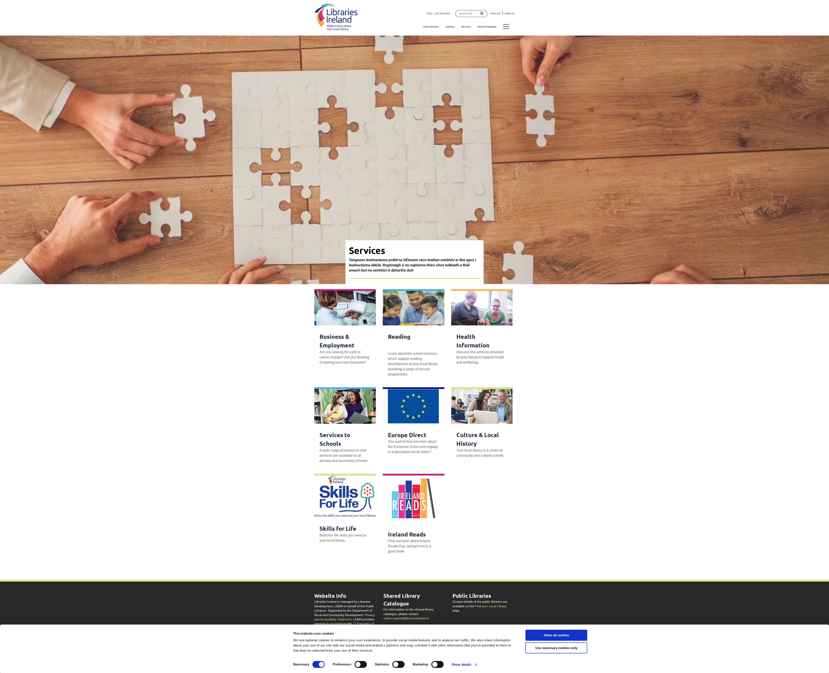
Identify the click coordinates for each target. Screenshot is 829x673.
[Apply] (482, 13)
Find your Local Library (490, 606)
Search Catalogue (487, 26)
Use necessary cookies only (556, 648)
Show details (461, 664)
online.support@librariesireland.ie (406, 618)
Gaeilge (510, 13)
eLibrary (450, 26)
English (495, 13)
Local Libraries (431, 26)
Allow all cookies (556, 635)
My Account (443, 13)
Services (466, 26)
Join (429, 13)
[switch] (360, 664)
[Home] (336, 29)
